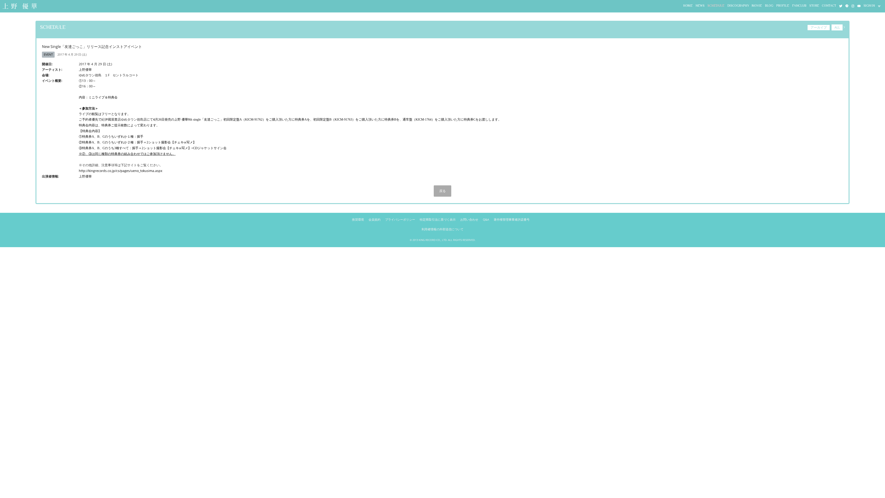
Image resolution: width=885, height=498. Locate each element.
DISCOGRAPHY (738, 5)
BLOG (769, 5)
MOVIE (757, 5)
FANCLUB (799, 5)
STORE (814, 5)
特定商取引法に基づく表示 (438, 219)
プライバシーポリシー (400, 219)
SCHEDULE (716, 5)
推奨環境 (358, 219)
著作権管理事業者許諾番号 (512, 219)
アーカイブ (819, 27)
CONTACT (829, 5)
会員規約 (375, 219)
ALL (837, 27)
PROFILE (782, 5)
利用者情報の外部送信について (442, 229)
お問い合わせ (469, 219)
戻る (442, 191)
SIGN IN (869, 5)
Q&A (486, 219)
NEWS (700, 5)
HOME (688, 5)
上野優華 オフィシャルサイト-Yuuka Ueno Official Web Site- (20, 6)
